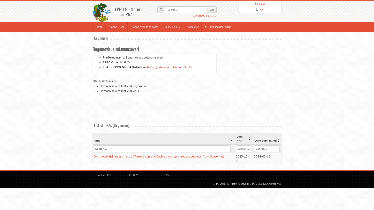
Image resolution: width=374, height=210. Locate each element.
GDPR (165, 175)
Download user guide (219, 26)
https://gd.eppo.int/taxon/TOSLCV (169, 67)
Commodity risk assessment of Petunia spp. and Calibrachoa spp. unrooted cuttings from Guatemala (159, 156)
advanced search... (205, 15)
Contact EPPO (104, 175)
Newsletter (192, 26)
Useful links (171, 26)
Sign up (261, 3)
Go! (212, 9)
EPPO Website (136, 175)
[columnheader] (164, 139)
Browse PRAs (116, 26)
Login (261, 9)
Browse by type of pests (144, 26)
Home (99, 26)
